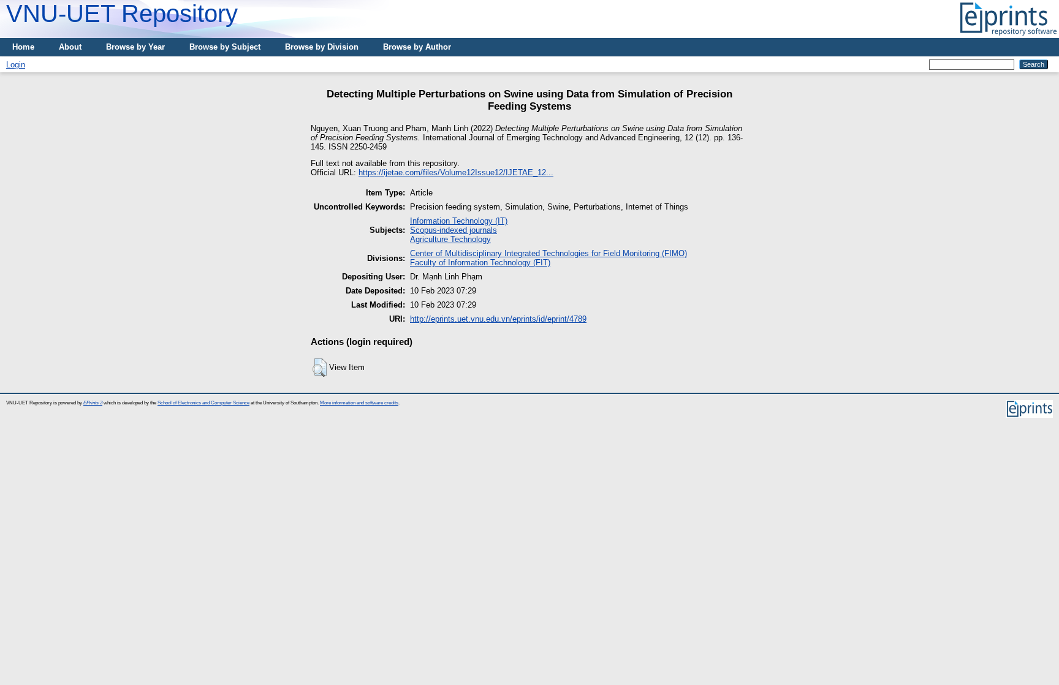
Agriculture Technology (450, 239)
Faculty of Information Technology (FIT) (480, 262)
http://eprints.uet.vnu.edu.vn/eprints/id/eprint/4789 (498, 319)
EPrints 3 (92, 403)
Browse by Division (322, 46)
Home (23, 46)
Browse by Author (417, 46)
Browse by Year (135, 46)
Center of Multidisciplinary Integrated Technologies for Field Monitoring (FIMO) (548, 253)
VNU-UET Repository (122, 13)
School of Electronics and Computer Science (203, 403)
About (70, 46)
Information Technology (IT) (458, 220)
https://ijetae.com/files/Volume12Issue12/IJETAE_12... (456, 172)
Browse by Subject (224, 46)
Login (15, 64)
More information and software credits (359, 403)
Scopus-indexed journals (453, 230)
